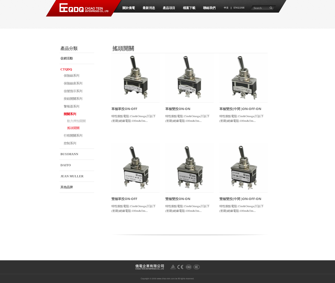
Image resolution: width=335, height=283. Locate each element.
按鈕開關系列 (73, 98)
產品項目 (169, 8)
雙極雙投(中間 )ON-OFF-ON (240, 198)
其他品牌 (66, 187)
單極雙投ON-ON (177, 108)
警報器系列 (71, 106)
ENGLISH (239, 7)
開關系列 (70, 114)
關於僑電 (129, 8)
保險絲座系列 (73, 83)
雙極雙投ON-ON (177, 198)
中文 (226, 7)
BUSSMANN (69, 154)
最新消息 (149, 8)
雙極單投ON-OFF (124, 198)
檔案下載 (189, 8)
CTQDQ (66, 69)
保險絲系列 (71, 75)
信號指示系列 (73, 91)
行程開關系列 (73, 135)
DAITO (65, 165)
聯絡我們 (209, 8)
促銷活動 (66, 58)
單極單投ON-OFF (124, 108)
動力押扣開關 (76, 121)
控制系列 (70, 143)
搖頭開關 (73, 128)
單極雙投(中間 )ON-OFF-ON (240, 108)
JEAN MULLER (72, 176)
